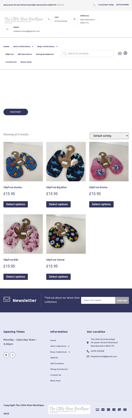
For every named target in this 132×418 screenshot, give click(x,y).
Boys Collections (46, 46)
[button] (15, 112)
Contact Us (11, 62)
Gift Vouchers (25, 54)
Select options (15, 204)
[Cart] (120, 53)
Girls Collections (21, 46)
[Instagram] (12, 355)
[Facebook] (6, 355)
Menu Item (26, 62)
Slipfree (10, 54)
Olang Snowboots (45, 54)
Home (6, 46)
